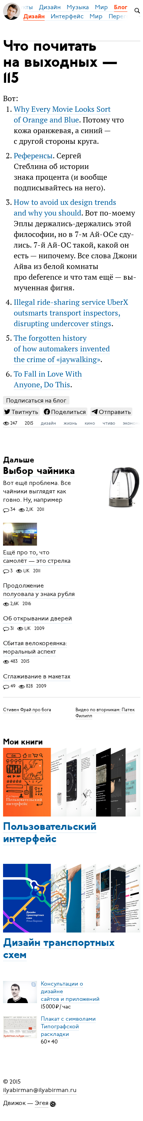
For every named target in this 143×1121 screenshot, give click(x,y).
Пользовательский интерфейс (49, 833)
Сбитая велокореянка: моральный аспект (35, 647)
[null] (21, 411)
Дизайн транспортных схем (59, 949)
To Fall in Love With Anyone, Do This (48, 379)
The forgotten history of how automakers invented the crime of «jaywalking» (62, 348)
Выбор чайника (39, 471)
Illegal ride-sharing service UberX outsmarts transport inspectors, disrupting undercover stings (71, 313)
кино (90, 423)
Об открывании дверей (37, 619)
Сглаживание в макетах (37, 676)
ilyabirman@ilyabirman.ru (40, 1090)
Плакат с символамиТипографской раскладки (68, 1026)
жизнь (70, 423)
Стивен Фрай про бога (27, 710)
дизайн (48, 423)
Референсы (33, 156)
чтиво (109, 423)
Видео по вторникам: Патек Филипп (105, 713)
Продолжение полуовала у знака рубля (39, 589)
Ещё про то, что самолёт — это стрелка (37, 557)
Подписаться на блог (36, 400)
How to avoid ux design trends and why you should (65, 207)
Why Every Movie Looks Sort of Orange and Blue (62, 114)
